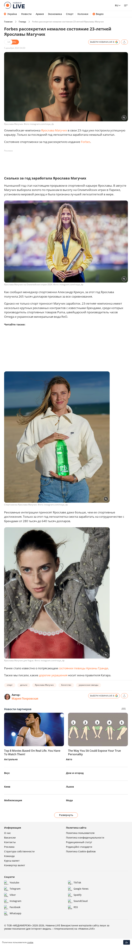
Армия (40, 14)
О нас (7, 833)
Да (126, 942)
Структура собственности (19, 851)
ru (116, 5)
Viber (13, 894)
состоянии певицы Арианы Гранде (83, 668)
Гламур (22, 21)
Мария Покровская (25, 698)
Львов (70, 786)
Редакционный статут (79, 842)
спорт (10, 684)
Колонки (83, 14)
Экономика (55, 14)
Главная (8, 21)
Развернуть (66, 815)
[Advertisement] (66, 161)
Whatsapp (15, 913)
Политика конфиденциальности (85, 837)
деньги (23, 684)
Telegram (15, 888)
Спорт (69, 14)
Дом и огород (75, 773)
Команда (9, 856)
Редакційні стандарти (79, 846)
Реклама (9, 846)
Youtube (14, 882)
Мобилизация (13, 800)
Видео (100, 14)
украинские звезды (88, 684)
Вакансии (10, 837)
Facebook (15, 907)
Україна (12, 14)
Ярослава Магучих (54, 130)
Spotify (77, 894)
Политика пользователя (80, 833)
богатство (66, 684)
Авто (69, 759)
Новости (26, 14)
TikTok (77, 882)
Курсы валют (12, 860)
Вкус (7, 773)
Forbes (85, 142)
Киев (7, 786)
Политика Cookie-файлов (81, 851)
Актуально (11, 759)
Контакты (10, 842)
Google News (81, 888)
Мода (69, 800)
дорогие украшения (53, 675)
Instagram (15, 901)
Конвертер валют (14, 865)
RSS (76, 907)
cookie (30, 942)
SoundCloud (81, 901)
